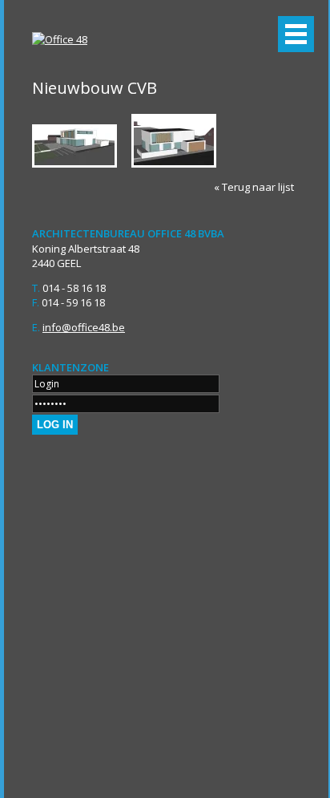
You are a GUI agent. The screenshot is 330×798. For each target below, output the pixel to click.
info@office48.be (83, 327)
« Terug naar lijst (254, 187)
